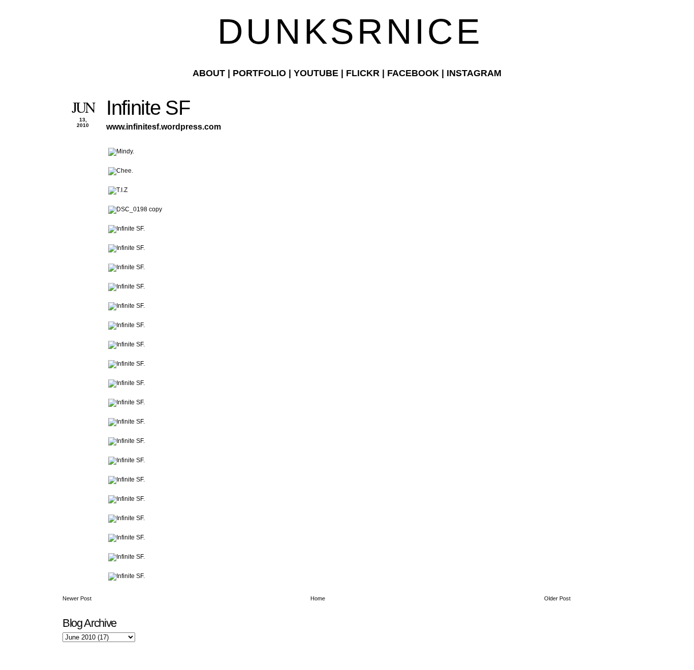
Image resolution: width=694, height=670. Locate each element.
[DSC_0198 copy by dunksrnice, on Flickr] (135, 209)
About (209, 73)
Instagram (474, 73)
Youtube (316, 73)
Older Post (557, 598)
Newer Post (76, 598)
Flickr (363, 73)
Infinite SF (148, 108)
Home (317, 598)
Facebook (413, 73)
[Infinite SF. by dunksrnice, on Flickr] (126, 228)
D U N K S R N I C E (347, 31)
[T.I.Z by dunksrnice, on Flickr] (118, 190)
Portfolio (259, 73)
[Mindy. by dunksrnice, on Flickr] (121, 151)
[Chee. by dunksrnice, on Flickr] (120, 170)
